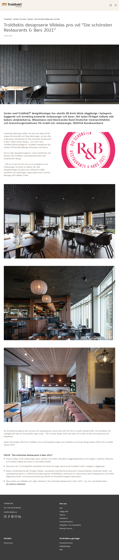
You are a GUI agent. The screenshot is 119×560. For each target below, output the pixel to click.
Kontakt (7, 538)
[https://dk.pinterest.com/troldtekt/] (12, 516)
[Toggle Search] (110, 5)
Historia (62, 515)
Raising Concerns (66, 528)
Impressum (64, 518)
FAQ (61, 549)
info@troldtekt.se (10, 512)
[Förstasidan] (12, 5)
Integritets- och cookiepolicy (70, 525)
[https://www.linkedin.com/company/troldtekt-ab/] (19, 516)
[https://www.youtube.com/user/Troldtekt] (16, 516)
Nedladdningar (65, 546)
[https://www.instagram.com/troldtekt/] (5, 516)
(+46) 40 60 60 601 (14, 508)
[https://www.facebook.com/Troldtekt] (8, 516)
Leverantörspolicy (66, 521)
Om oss (63, 503)
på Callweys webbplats (15, 484)
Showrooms (8, 543)
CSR (61, 508)
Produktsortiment (66, 543)
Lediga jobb (64, 511)
